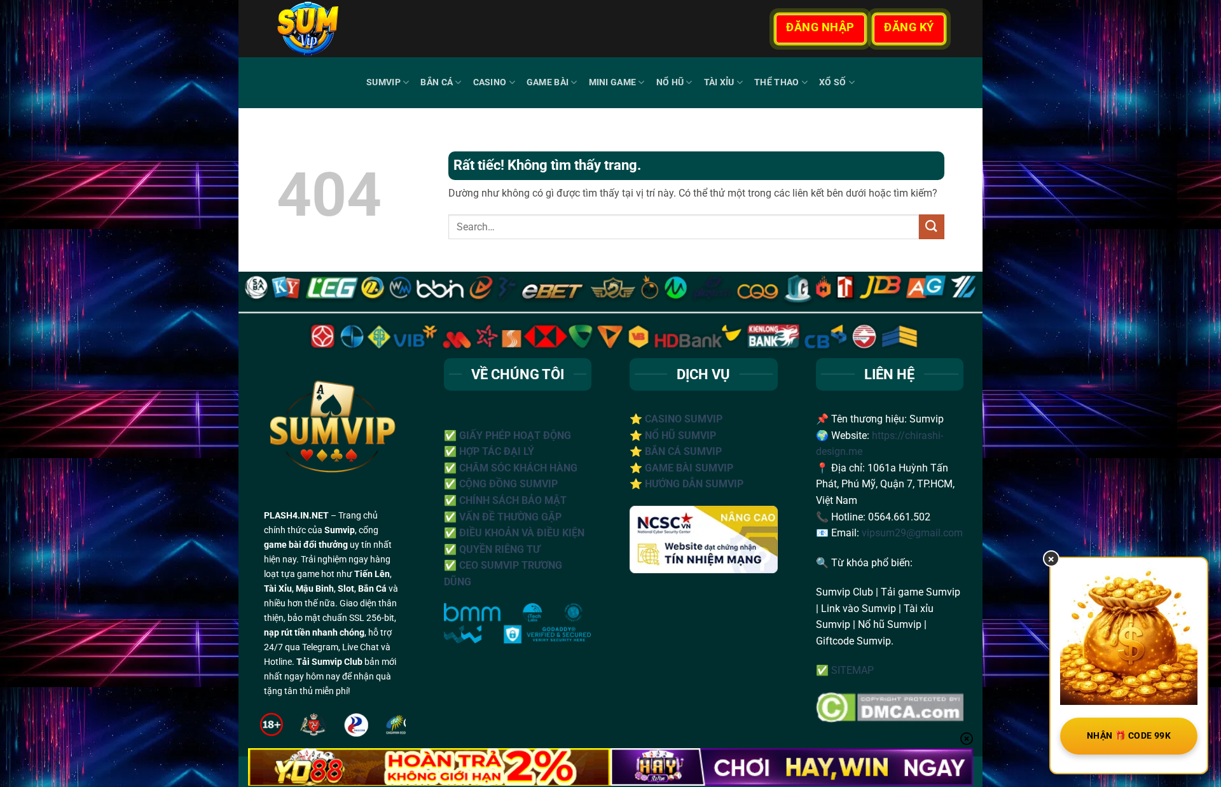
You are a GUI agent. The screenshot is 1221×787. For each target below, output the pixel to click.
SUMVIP (383, 82)
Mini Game (613, 82)
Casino (490, 82)
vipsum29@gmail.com (912, 533)
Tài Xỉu (719, 82)
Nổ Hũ (670, 82)
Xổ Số (832, 82)
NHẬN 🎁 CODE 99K (1129, 735)
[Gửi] (931, 226)
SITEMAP (852, 670)
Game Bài (548, 82)
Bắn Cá (436, 82)
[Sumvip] (343, 28)
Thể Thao (776, 82)
